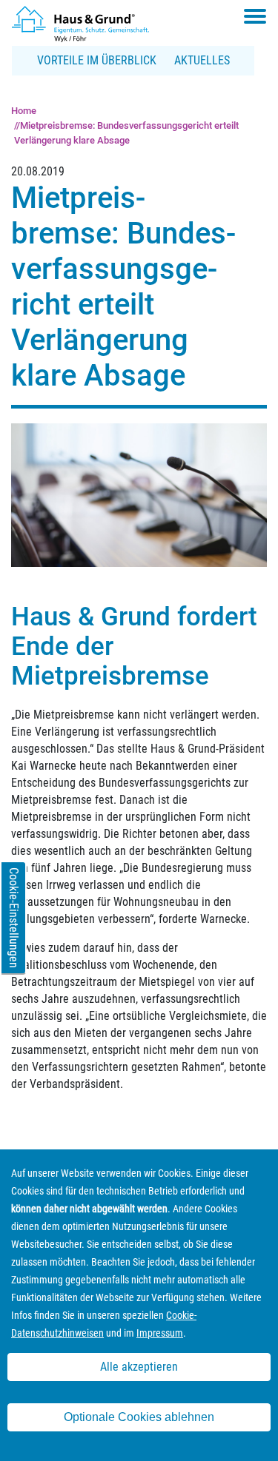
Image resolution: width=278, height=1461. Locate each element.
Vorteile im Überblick (96, 60)
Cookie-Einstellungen (14, 917)
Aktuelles (202, 60)
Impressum (159, 1333)
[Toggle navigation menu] (255, 16)
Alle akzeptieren (139, 1367)
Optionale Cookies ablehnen (139, 1417)
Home (23, 110)
